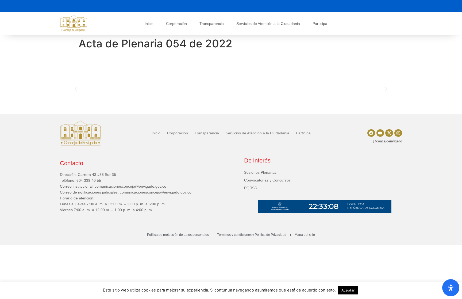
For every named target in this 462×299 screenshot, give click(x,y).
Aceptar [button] (348, 290)
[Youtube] (380, 133)
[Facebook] (371, 133)
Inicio (149, 23)
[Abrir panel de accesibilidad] (450, 287)
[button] (76, 89)
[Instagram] (398, 133)
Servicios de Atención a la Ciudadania (268, 23)
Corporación (176, 23)
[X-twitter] (389, 133)
